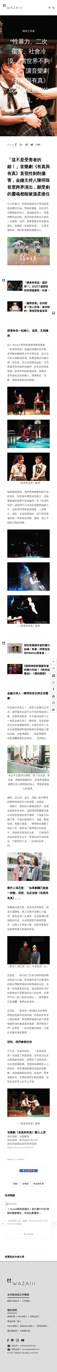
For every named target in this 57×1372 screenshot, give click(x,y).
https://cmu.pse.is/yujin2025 (20, 1147)
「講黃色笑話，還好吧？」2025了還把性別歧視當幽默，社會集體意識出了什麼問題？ (37, 288)
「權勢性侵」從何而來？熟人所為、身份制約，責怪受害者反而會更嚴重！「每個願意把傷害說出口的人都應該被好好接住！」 (37, 312)
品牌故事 (11, 1317)
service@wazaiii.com (31, 1349)
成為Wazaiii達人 (27, 1326)
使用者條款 (42, 1326)
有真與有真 (38, 1184)
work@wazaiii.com (28, 1346)
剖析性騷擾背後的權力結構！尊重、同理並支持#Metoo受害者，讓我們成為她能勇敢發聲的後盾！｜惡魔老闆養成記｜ (37, 654)
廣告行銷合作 (13, 1301)
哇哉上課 (34, 1317)
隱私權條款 (12, 1331)
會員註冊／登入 (14, 1321)
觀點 (15, 1184)
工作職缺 (26, 1301)
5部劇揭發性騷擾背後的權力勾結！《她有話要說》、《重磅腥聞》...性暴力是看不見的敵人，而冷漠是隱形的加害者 (37, 675)
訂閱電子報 (25, 1331)
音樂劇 (25, 1184)
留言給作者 (28, 1171)
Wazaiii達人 (23, 1317)
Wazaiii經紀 (12, 1326)
